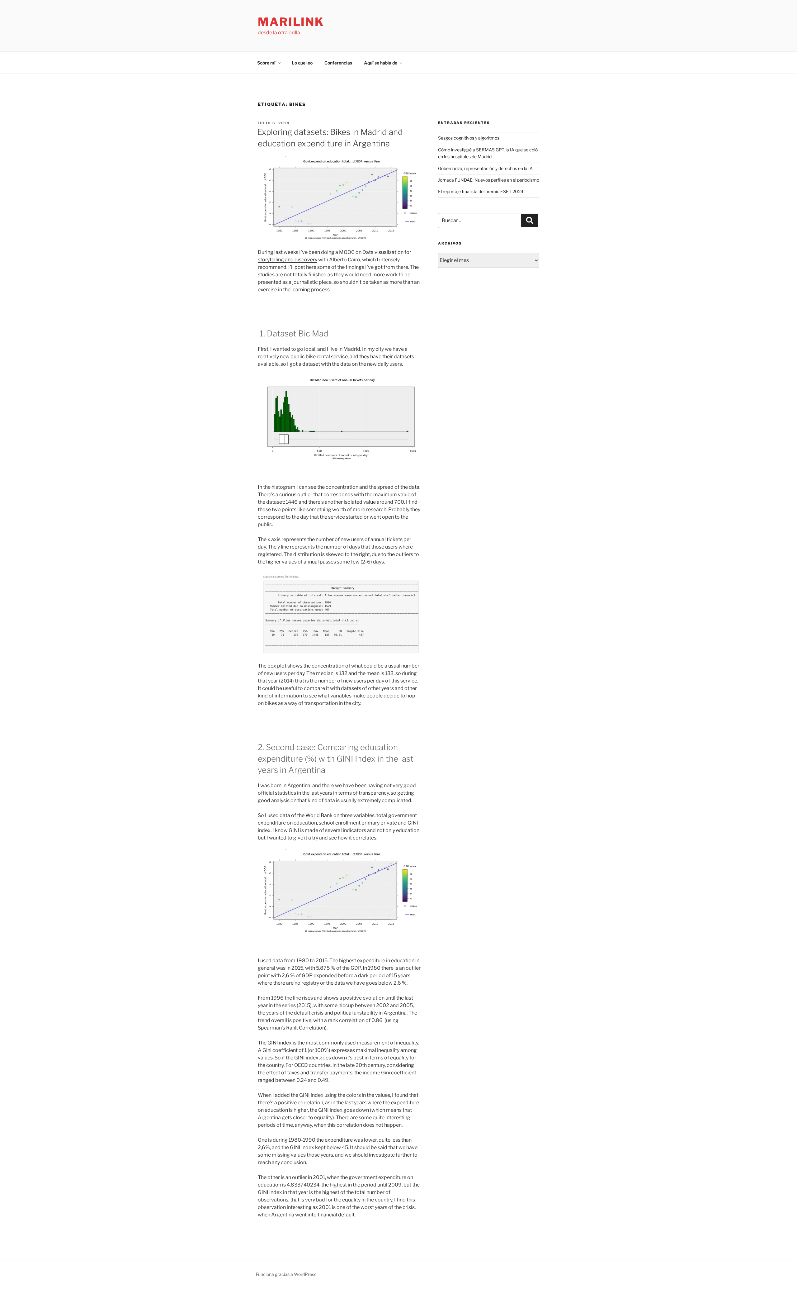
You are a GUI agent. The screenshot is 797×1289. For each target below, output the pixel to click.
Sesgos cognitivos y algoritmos (468, 137)
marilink (291, 22)
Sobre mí (266, 62)
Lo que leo (302, 62)
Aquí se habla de (380, 62)
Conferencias (338, 62)
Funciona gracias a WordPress (286, 1274)
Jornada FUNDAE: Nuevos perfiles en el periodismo (488, 180)
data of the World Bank (306, 815)
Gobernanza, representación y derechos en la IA (485, 168)
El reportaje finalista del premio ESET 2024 (480, 191)
